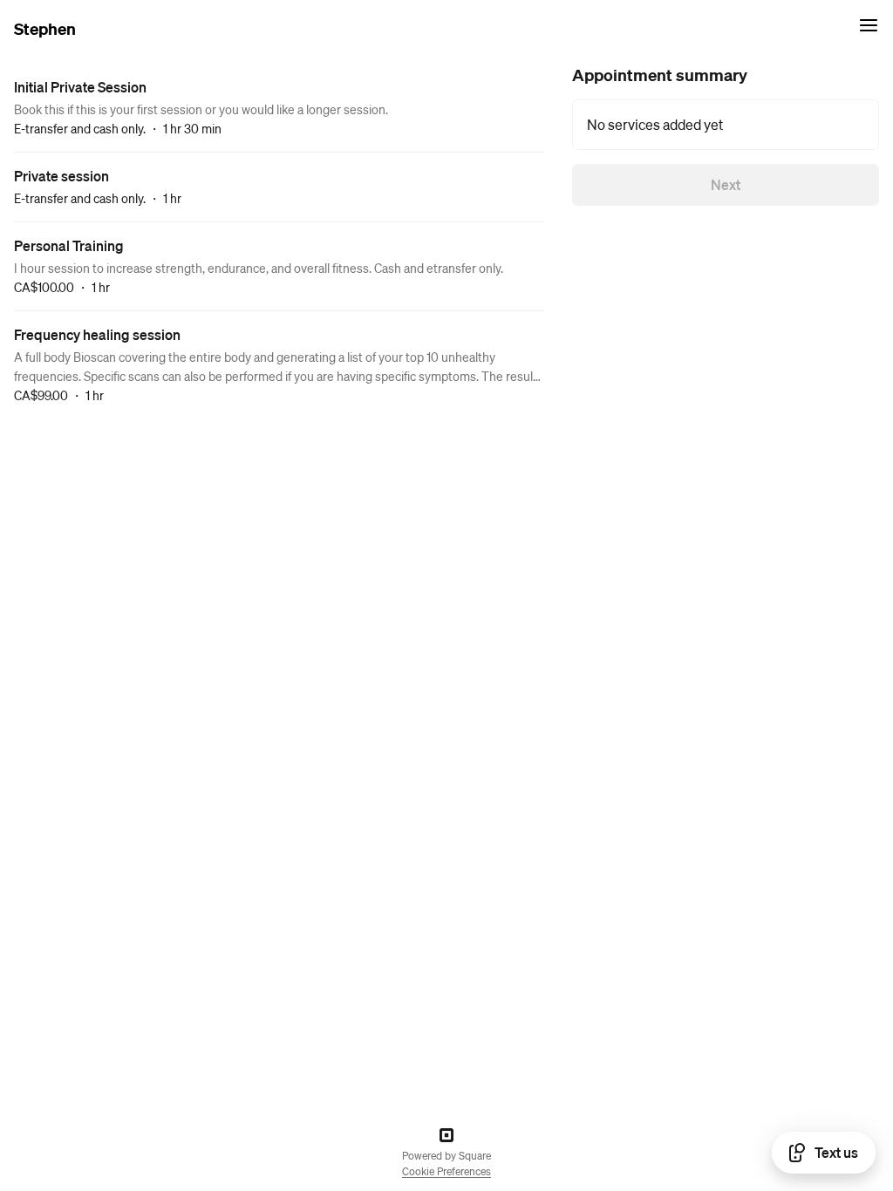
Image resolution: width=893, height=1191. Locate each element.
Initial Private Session (80, 87)
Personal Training (69, 245)
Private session (61, 176)
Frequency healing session (97, 334)
